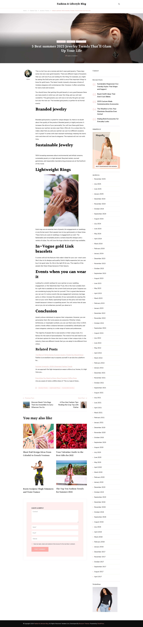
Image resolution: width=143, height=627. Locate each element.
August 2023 (98, 278)
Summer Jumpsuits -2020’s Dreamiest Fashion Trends (54, 366)
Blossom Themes (84, 624)
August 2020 (98, 447)
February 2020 (99, 477)
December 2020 (99, 428)
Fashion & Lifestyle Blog (71, 4)
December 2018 (99, 502)
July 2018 (97, 527)
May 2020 (97, 462)
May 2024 (97, 234)
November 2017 (100, 557)
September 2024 (100, 214)
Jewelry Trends (81, 41)
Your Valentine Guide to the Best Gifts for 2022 (69, 454)
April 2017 (98, 577)
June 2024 (97, 229)
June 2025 (97, 189)
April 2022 (98, 353)
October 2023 (99, 268)
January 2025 (98, 194)
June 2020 (97, 457)
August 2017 (98, 572)
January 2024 (98, 254)
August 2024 (98, 219)
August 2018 (98, 522)
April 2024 (98, 239)
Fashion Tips (70, 41)
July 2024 (97, 224)
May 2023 (97, 288)
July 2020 (97, 452)
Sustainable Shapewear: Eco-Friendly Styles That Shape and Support (108, 86)
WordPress (100, 624)
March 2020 (98, 472)
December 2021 (99, 373)
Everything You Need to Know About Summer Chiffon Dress (56, 378)
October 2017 (99, 562)
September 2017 (100, 567)
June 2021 (97, 403)
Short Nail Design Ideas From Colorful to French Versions (37, 454)
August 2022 (98, 333)
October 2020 (99, 437)
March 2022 (98, 358)
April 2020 (98, 467)
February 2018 (99, 542)
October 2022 (99, 323)
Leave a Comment (72, 56)
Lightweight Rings (55, 388)
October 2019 (99, 492)
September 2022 (100, 328)
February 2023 (99, 303)
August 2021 (98, 393)
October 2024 (99, 209)
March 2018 (98, 537)
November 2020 (100, 432)
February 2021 (99, 418)
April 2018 (98, 532)
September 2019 (100, 497)
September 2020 (100, 442)
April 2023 (98, 293)
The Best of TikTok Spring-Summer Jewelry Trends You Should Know (59, 355)
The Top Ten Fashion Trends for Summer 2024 (70, 490)
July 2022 (97, 338)
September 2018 (100, 517)
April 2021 (98, 408)
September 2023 (100, 273)
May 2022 (97, 348)
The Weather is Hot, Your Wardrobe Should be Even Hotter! (107, 111)
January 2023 (98, 308)
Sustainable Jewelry (68, 388)
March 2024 (98, 244)
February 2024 (99, 249)
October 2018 (99, 512)
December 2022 (99, 313)
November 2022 (100, 318)
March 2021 (98, 413)
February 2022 (99, 363)
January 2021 (98, 423)
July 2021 (97, 398)
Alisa (28, 79)
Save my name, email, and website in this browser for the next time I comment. (54, 544)
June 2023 (97, 283)
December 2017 (99, 552)
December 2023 (99, 259)
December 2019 (99, 487)
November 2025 (100, 179)
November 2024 (100, 204)
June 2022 (97, 343)
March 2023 (98, 298)
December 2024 (99, 199)
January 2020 (98, 482)
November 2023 (100, 263)
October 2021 (99, 383)
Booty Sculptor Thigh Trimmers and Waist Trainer (38, 490)
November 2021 (100, 378)
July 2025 (97, 184)
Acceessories (61, 41)
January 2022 (98, 368)
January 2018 (98, 547)
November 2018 (100, 507)
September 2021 (100, 388)
